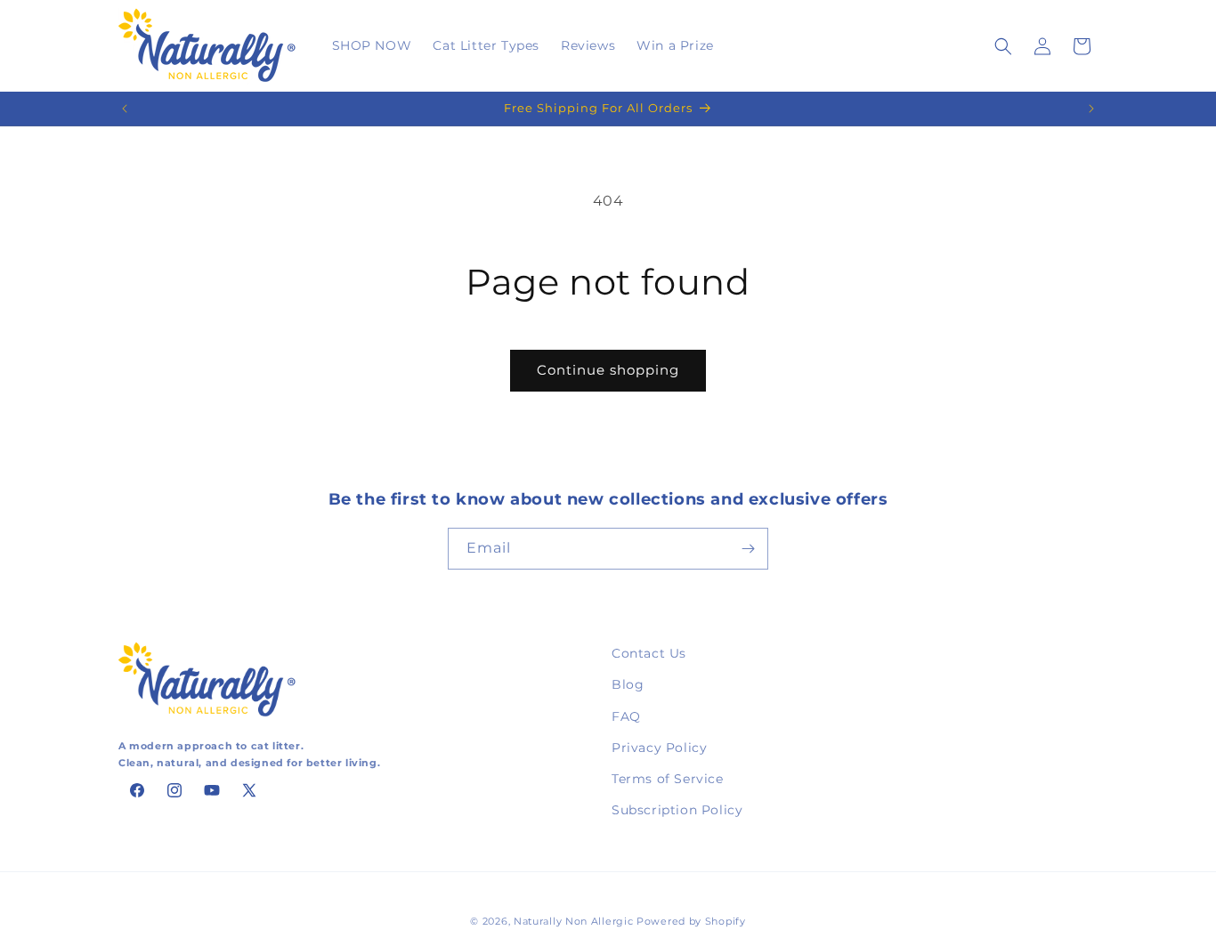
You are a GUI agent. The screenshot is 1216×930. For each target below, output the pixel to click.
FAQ (626, 716)
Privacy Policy (659, 748)
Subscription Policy (677, 810)
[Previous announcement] (124, 108)
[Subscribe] (747, 549)
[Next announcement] (1091, 108)
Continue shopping (608, 369)
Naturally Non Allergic (573, 921)
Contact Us (649, 653)
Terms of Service (668, 779)
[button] (1003, 46)
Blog (628, 685)
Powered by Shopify (691, 921)
